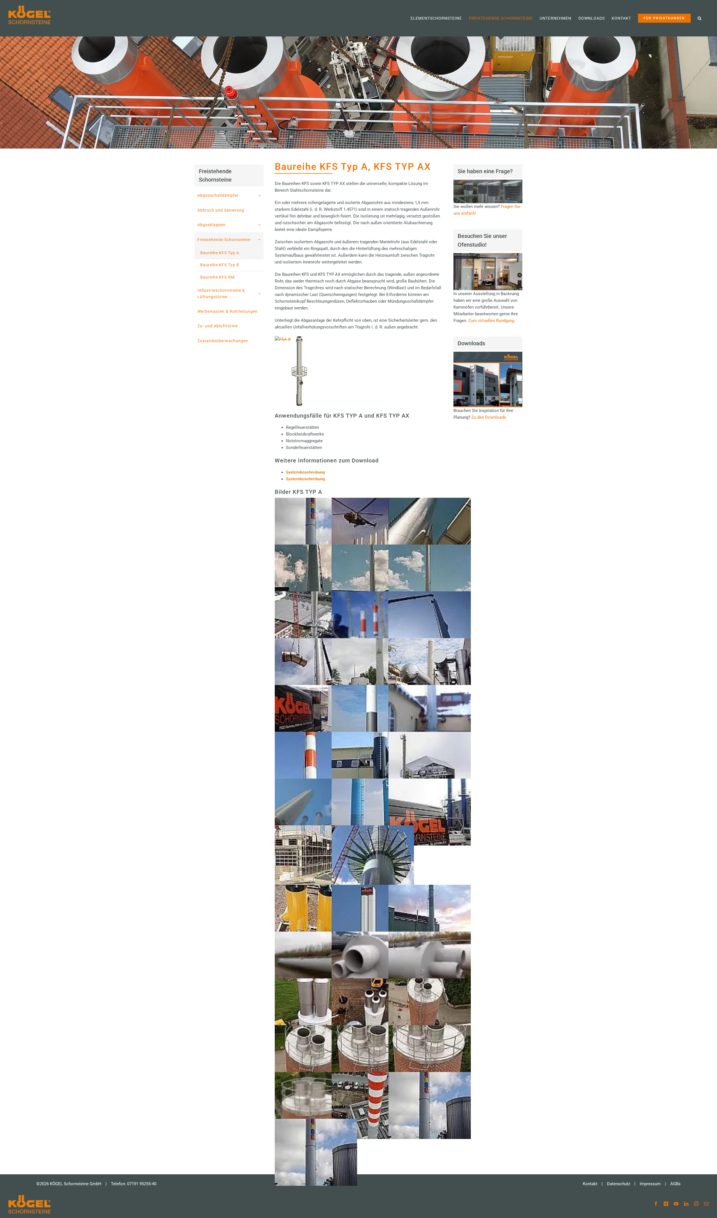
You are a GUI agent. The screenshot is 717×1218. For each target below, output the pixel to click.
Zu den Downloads (488, 417)
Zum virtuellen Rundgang (491, 320)
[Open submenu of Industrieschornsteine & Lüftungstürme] (261, 293)
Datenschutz (618, 1183)
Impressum (650, 1183)
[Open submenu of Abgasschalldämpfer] (261, 195)
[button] (700, 18)
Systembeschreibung (305, 472)
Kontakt (590, 1183)
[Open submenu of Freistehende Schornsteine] (261, 239)
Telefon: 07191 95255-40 (133, 1183)
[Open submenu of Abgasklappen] (261, 224)
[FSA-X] (291, 339)
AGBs (675, 1183)
